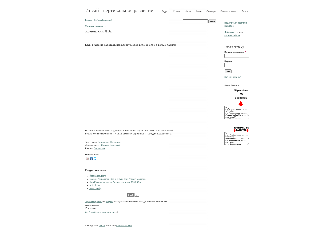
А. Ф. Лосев (94, 185)
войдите (109, 202)
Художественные (94, 26)
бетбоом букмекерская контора (100, 212)
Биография (103, 142)
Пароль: (229, 61)
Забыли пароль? (232, 77)
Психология (99, 148)
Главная (88, 20)
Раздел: (89, 148)
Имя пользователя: (235, 52)
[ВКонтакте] (91, 158)
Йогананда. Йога (97, 176)
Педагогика (115, 142)
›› (137, 195)
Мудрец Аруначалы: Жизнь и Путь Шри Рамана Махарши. (118, 179)
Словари (211, 11)
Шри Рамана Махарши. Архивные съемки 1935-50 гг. (115, 182)
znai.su (102, 225)
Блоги (245, 11)
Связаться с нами (124, 225)
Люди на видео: (93, 145)
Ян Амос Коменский (103, 20)
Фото (188, 11)
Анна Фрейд (95, 188)
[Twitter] (95, 158)
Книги (198, 11)
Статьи (176, 11)
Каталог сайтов (228, 11)
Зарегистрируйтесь (93, 202)
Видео (165, 11)
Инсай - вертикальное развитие (119, 10)
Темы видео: (91, 142)
